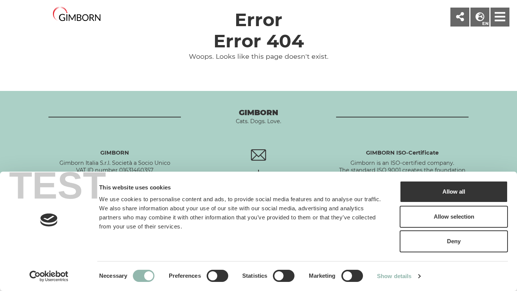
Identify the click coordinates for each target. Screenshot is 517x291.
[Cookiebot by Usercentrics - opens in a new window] (49, 276)
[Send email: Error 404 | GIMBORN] (258, 154)
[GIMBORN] (76, 14)
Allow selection (454, 216)
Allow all (453, 191)
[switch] (217, 276)
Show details (394, 276)
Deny (454, 241)
